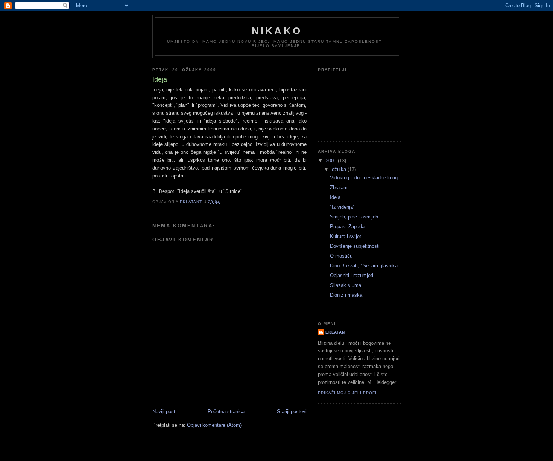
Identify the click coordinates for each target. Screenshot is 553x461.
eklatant (336, 332)
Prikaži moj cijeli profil (348, 393)
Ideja (335, 197)
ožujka (340, 169)
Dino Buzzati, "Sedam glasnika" (365, 265)
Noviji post (163, 411)
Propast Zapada (347, 226)
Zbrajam (339, 187)
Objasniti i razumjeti (351, 275)
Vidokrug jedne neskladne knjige (365, 177)
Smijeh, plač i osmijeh (354, 217)
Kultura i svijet (345, 236)
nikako (277, 30)
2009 (332, 161)
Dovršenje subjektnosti (355, 246)
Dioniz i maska (346, 295)
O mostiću (341, 256)
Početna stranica (226, 411)
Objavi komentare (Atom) (214, 425)
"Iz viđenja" (342, 207)
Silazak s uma (345, 285)
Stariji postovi (292, 411)
